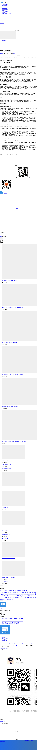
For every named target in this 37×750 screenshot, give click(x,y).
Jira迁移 (25, 590)
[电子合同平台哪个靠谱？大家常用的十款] (13, 575)
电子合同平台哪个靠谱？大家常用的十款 (9, 577)
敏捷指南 (3, 637)
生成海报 (16, 208)
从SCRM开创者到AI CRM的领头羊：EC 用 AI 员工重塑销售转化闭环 (14, 441)
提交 (1, 237)
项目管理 (9, 597)
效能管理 (15, 643)
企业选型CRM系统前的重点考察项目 (8, 558)
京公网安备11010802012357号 (12, 645)
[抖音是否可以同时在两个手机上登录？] (13, 486)
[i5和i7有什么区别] (13, 505)
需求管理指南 (4, 640)
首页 (5, 40)
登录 (1, 23)
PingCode (4, 592)
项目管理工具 (17, 597)
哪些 (4, 594)
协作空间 (22, 643)
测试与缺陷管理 (5, 11)
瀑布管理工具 (16, 594)
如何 (8, 594)
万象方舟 (31, 643)
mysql (30, 590)
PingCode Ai (4, 12)
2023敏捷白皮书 (5, 636)
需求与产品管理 (5, 9)
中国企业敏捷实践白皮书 (6, 13)
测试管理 (18, 643)
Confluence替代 (4, 590)
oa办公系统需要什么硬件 (6, 468)
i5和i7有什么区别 (5, 507)
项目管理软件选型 (9, 599)
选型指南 (20, 596)
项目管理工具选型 (26, 597)
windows (12, 592)
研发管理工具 (26, 594)
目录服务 (27, 643)
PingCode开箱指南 (5, 638)
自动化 (25, 643)
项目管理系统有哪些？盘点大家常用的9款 (9, 342)
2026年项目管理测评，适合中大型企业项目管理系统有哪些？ (12, 374)
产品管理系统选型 (24, 592)
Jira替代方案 (18, 590)
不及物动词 (2, 53)
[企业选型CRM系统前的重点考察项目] (13, 556)
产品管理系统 (17, 592)
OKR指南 (4, 639)
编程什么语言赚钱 (5, 530)
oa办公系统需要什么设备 (6, 464)
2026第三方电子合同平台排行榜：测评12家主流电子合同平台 (12, 621)
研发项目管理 (4, 5)
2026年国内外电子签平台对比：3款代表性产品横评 (11, 622)
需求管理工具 (32, 595)
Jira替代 (11, 590)
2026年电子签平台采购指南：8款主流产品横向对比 (11, 623)
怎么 (11, 594)
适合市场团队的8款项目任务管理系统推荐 (9, 280)
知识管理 (3, 10)
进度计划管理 (4, 8)
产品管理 (9, 643)
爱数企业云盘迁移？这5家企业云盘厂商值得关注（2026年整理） (13, 307)
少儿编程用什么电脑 (5, 581)
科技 (14, 53)
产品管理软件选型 (31, 592)
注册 (3, 23)
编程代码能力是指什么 (6, 534)
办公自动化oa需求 (5, 460)
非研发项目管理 (5, 4)
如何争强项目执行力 (5, 538)
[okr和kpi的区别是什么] (13, 525)
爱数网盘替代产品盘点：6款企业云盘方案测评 (10, 406)
